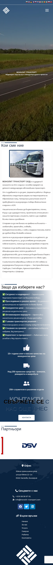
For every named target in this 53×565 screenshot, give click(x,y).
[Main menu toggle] (47, 10)
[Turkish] (51, 2)
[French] (33, 2)
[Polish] (49, 2)
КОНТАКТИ (26, 417)
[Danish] (40, 2)
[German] (31, 2)
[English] (29, 2)
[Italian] (47, 2)
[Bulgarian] (27, 2)
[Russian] (36, 2)
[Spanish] (45, 2)
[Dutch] (38, 2)
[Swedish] (42, 2)
